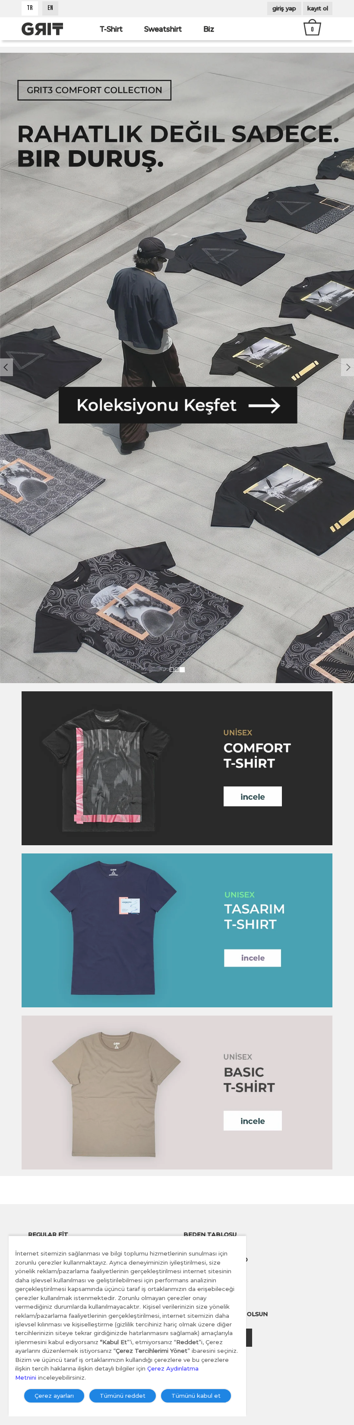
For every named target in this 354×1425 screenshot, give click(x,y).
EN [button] (50, 8)
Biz (208, 29)
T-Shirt (111, 29)
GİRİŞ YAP (284, 8)
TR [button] (30, 8)
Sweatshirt (163, 29)
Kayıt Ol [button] (317, 8)
